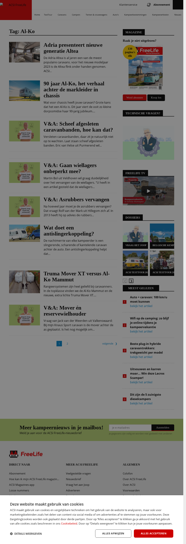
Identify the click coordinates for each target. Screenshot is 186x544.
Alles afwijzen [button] (113, 533)
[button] (26, 534)
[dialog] (91, 519)
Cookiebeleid (69, 523)
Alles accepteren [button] (153, 533)
